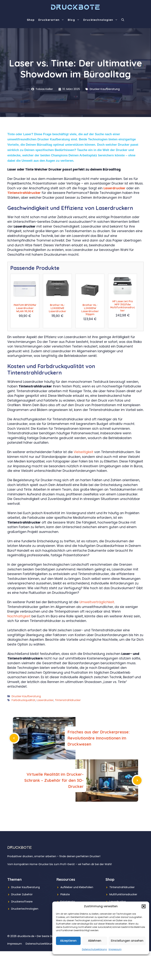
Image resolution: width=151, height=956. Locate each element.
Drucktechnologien (98, 20)
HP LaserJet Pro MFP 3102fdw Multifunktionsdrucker (122, 306)
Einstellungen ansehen (127, 941)
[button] (143, 906)
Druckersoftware (22, 901)
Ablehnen (94, 941)
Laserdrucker (114, 188)
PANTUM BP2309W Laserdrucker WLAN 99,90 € (25, 308)
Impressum (115, 949)
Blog (71, 20)
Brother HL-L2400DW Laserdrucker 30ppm (90, 309)
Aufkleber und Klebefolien (76, 887)
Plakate (65, 894)
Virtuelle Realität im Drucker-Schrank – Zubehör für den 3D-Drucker (54, 780)
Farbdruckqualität (23, 700)
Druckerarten (48, 20)
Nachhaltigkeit (19, 616)
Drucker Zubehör (22, 894)
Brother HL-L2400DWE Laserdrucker (57, 308)
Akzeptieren (68, 941)
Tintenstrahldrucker (24, 193)
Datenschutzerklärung (94, 949)
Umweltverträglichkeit (96, 602)
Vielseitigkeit (83, 452)
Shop (31, 20)
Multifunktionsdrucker (123, 894)
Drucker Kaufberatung (105, 89)
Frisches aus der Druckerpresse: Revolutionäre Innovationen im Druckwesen (98, 738)
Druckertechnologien (24, 909)
